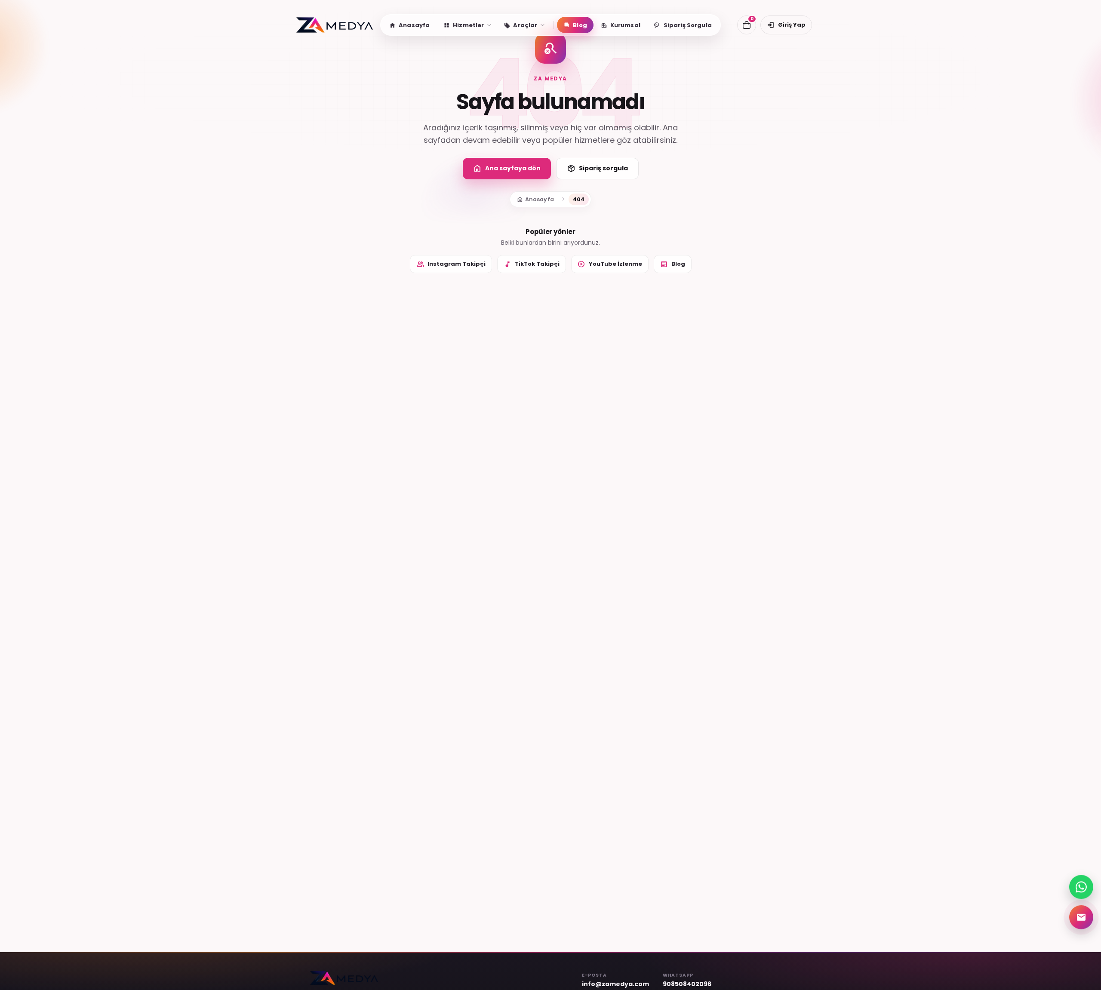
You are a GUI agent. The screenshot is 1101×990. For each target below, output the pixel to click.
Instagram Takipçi (451, 264)
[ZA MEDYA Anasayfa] (334, 25)
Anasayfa (535, 199)
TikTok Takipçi (532, 264)
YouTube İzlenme (610, 264)
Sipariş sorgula (597, 168)
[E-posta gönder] (1081, 916)
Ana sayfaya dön (507, 168)
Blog (672, 264)
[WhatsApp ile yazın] (1081, 886)
